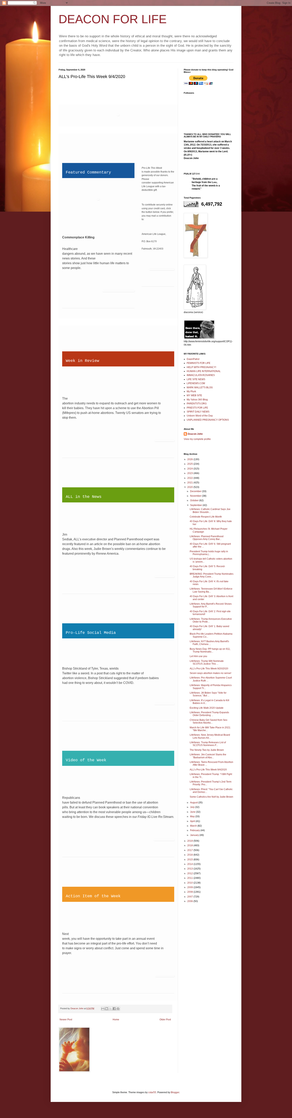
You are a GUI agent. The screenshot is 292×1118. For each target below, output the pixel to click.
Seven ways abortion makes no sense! (210, 673)
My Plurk (191, 391)
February (195, 830)
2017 (190, 850)
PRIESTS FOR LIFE (197, 407)
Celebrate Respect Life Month (206, 516)
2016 (190, 854)
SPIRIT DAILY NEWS (198, 411)
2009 (190, 887)
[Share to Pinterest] (118, 1009)
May (192, 816)
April (193, 821)
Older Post (165, 1019)
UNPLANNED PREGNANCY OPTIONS (208, 419)
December (196, 491)
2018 (190, 845)
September (196, 505)
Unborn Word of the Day (200, 415)
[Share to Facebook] (114, 1009)
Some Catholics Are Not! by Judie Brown (211, 796)
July (192, 807)
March (193, 825)
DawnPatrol (193, 359)
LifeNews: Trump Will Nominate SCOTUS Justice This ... (207, 662)
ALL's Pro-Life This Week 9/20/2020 (209, 668)
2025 (190, 464)
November (196, 495)
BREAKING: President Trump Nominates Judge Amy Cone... (211, 575)
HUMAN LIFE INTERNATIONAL (204, 371)
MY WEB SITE (194, 395)
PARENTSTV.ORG (197, 403)
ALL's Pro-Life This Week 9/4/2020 (208, 769)
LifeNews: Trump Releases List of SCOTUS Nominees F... (208, 744)
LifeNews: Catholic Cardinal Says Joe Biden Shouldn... (210, 510)
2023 (190, 473)
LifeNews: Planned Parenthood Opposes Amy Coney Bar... (206, 538)
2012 (190, 873)
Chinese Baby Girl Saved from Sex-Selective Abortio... (209, 721)
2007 (190, 896)
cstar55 (152, 1092)
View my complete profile (197, 439)
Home (116, 1019)
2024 (190, 468)
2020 (190, 487)
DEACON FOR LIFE (113, 19)
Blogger (175, 1092)
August (194, 802)
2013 (190, 868)
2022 (190, 478)
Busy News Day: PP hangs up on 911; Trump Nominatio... (210, 650)
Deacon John (195, 434)
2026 (190, 459)
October (194, 500)
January (194, 835)
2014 (190, 864)
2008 (190, 892)
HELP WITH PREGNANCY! (201, 367)
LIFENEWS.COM (196, 383)
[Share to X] (110, 1009)
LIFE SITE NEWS (196, 379)
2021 (190, 482)
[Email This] (103, 1009)
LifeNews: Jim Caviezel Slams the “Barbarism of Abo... (208, 756)
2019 (190, 840)
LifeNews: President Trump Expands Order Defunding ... (209, 714)
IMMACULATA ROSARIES (201, 375)
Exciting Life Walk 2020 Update (206, 707)
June (193, 812)
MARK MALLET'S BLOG (200, 387)
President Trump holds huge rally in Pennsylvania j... (209, 553)
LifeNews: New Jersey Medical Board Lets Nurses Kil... (210, 736)
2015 (190, 859)
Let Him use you (198, 656)
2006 (190, 901)
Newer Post (66, 1019)
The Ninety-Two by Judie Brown (207, 750)
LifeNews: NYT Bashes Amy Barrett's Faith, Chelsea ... (209, 643)
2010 (190, 882)
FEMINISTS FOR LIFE (198, 363)
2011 (190, 878)
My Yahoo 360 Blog (197, 399)
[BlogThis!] (107, 1009)
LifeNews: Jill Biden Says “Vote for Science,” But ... (208, 694)
